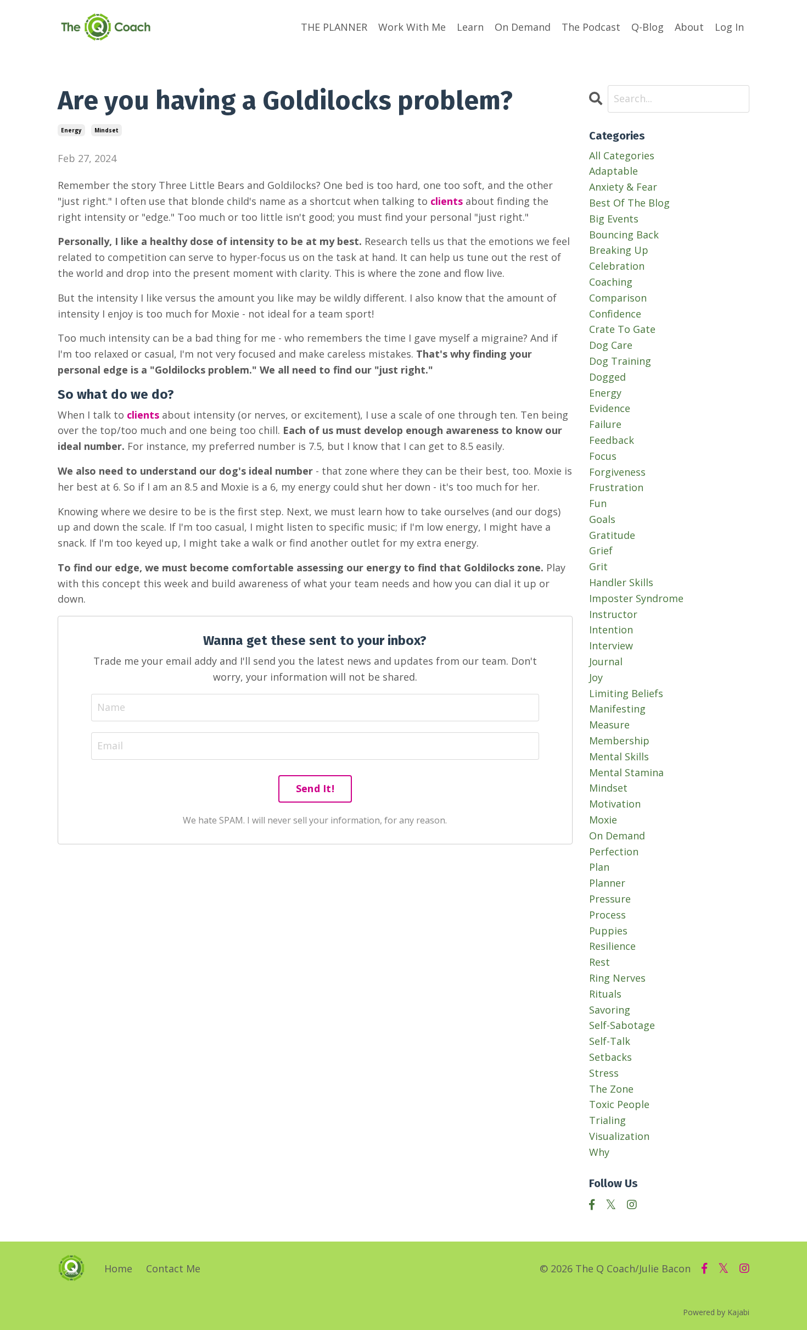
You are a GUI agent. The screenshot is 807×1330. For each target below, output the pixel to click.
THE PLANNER (334, 27)
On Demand (523, 27)
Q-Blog (647, 27)
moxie (603, 819)
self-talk (609, 1041)
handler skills (621, 582)
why (599, 1152)
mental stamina (626, 772)
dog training (620, 361)
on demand (617, 835)
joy (596, 677)
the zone (611, 1088)
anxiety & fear (623, 186)
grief (601, 550)
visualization (619, 1136)
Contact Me (173, 1268)
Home (118, 1268)
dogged (607, 376)
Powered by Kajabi (716, 1312)
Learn (470, 27)
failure (605, 424)
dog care (610, 345)
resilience (612, 946)
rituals (605, 993)
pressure (610, 898)
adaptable (613, 170)
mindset (106, 130)
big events (613, 218)
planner (607, 882)
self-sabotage (622, 1025)
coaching (610, 281)
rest (599, 962)
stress (604, 1072)
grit (598, 566)
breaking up (618, 250)
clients (446, 201)
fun (598, 503)
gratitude (612, 535)
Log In (729, 27)
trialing (607, 1120)
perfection (613, 851)
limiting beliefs (626, 693)
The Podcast (591, 27)
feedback (611, 440)
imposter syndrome (636, 598)
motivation (615, 803)
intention (611, 629)
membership (619, 740)
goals (602, 519)
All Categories (621, 155)
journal (606, 661)
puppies (608, 930)
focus (603, 456)
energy (71, 130)
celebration (617, 265)
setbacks (610, 1057)
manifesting (617, 708)
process (607, 914)
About (689, 27)
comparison (618, 297)
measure (609, 724)
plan (599, 866)
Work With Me (412, 27)
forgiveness (617, 471)
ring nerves (617, 977)
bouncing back (624, 234)
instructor (613, 614)
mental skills (619, 756)
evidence (609, 408)
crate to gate (622, 329)
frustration (616, 487)
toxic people (619, 1104)
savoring (609, 1009)
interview (611, 645)
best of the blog (629, 202)
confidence (615, 313)
